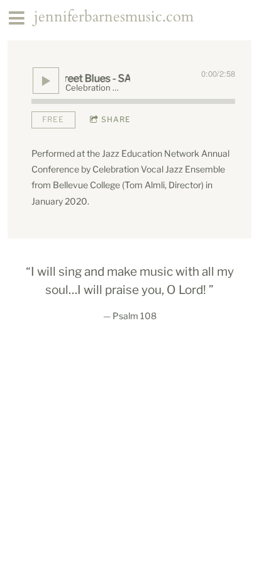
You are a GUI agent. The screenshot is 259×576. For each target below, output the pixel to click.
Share (116, 119)
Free (53, 119)
